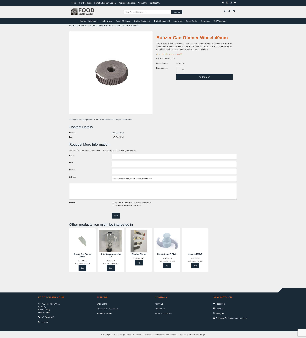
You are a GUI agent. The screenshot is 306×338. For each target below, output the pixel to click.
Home (73, 3)
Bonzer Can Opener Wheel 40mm (128, 25)
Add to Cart (204, 77)
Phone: (72, 133)
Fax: (71, 137)
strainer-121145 (195, 254)
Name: (71, 155)
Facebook (220, 304)
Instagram (220, 313)
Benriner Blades (139, 254)
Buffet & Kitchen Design (105, 3)
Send (116, 216)
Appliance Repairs (127, 3)
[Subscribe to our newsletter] (235, 3)
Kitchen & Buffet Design (107, 308)
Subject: (72, 177)
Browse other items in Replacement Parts (114, 119)
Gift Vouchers (220, 21)
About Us (142, 3)
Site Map (174, 335)
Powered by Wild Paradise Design (192, 335)
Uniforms (178, 21)
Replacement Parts (106, 25)
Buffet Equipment (162, 21)
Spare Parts (191, 21)
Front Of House (123, 21)
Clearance (205, 21)
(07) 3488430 (118, 133)
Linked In (220, 308)
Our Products (85, 3)
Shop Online (102, 304)
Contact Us (155, 3)
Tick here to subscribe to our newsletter (132, 202)
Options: (72, 202)
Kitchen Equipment (88, 21)
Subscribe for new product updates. (231, 318)
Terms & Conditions (163, 313)
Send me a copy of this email (128, 205)
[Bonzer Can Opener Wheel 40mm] (111, 110)
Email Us (44, 322)
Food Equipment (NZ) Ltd (125, 335)
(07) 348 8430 (47, 317)
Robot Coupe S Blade (167, 254)
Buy (82, 268)
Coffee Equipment (142, 21)
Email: (71, 162)
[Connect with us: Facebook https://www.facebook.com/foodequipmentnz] (223, 3)
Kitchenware (106, 21)
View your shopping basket (81, 119)
